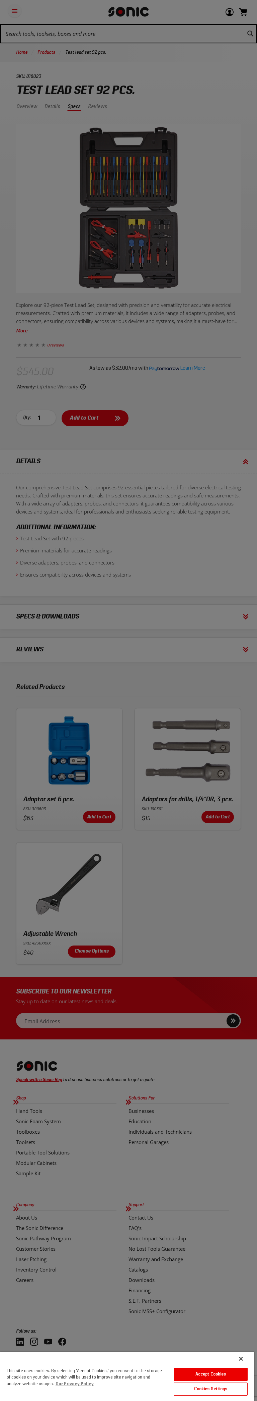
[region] (127, 1376)
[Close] (241, 1359)
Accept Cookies (210, 1374)
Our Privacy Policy (75, 1384)
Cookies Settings (211, 1389)
